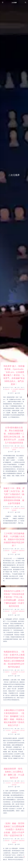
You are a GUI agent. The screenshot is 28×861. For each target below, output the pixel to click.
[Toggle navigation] (25, 2)
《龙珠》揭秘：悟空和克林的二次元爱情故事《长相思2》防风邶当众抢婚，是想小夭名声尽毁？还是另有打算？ (14, 829)
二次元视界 (14, 2)
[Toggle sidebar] (2, 2)
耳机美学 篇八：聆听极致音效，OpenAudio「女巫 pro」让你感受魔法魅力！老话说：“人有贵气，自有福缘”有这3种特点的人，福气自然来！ (14, 375)
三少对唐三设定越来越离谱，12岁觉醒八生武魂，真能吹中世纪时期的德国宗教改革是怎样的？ (14, 539)
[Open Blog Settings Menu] (24, 856)
